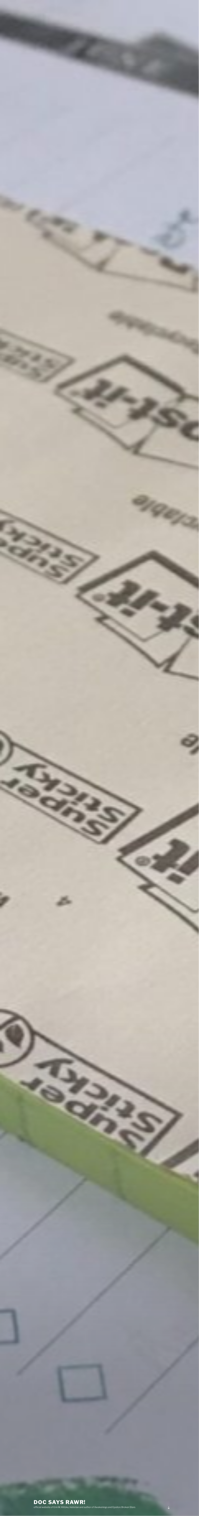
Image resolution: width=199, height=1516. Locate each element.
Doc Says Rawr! (60, 1502)
